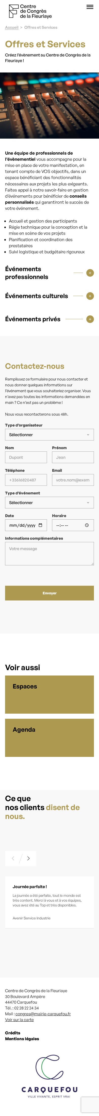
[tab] (49, 270)
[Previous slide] (13, 858)
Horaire (59, 515)
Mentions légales (22, 1038)
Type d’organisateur (24, 425)
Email (57, 470)
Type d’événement (22, 493)
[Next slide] (29, 858)
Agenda (24, 729)
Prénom (59, 448)
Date (9, 515)
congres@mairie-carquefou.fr (43, 1013)
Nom (9, 448)
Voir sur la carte (19, 1019)
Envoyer (50, 593)
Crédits (12, 1033)
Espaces (25, 686)
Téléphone (15, 470)
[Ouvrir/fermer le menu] (90, 7)
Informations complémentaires (34, 538)
